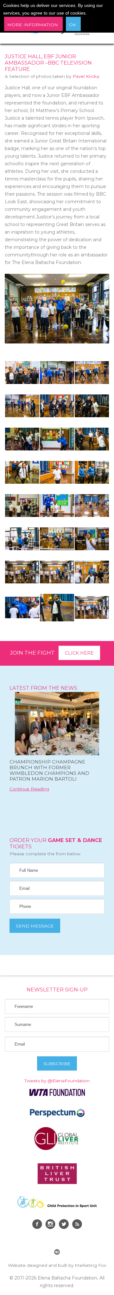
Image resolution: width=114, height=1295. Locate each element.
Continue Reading (29, 788)
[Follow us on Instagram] (50, 1225)
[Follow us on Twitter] (64, 1225)
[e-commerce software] (57, 1253)
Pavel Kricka (86, 76)
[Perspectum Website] (57, 1116)
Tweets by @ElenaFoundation (57, 1080)
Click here (79, 653)
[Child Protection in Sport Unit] (57, 1206)
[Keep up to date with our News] (77, 1225)
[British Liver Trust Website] (57, 1182)
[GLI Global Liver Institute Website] (57, 1149)
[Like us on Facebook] (37, 1225)
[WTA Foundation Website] (57, 1094)
